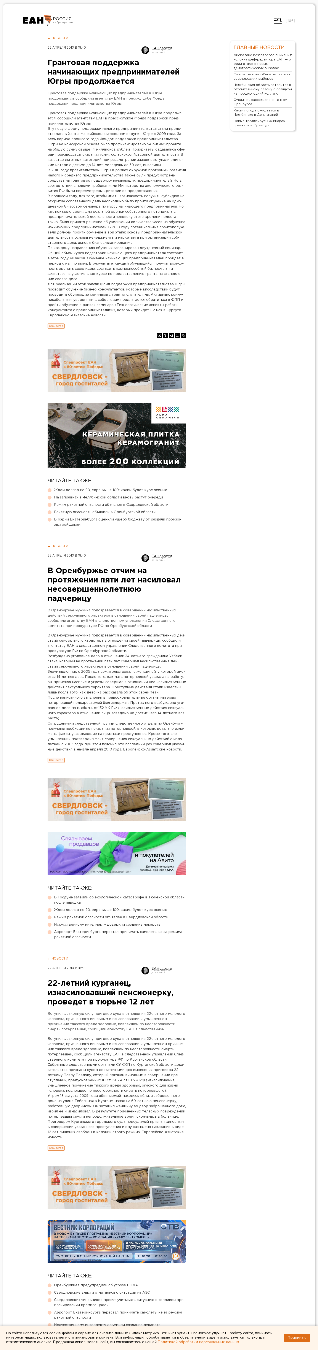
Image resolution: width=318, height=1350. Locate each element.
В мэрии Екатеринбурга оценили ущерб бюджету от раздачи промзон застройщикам (117, 522)
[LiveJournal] (183, 335)
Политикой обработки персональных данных (198, 1342)
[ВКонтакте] (159, 335)
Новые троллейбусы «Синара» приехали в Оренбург (259, 123)
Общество (56, 326)
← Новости (58, 38)
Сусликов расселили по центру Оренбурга (260, 102)
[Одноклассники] (165, 335)
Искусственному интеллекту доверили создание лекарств (107, 924)
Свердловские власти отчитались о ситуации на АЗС (102, 1292)
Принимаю (297, 1337)
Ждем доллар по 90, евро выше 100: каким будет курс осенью (110, 490)
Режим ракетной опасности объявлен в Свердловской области (111, 504)
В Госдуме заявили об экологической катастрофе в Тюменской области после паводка (119, 900)
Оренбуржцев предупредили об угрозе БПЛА (96, 1285)
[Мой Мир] (177, 335)
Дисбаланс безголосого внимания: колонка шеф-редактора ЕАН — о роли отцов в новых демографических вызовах (263, 62)
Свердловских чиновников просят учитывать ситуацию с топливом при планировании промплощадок (118, 1302)
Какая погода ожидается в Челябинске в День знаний (256, 112)
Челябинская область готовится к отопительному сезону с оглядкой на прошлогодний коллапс (263, 89)
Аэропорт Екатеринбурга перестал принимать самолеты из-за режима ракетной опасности (118, 934)
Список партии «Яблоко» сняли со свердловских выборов (262, 76)
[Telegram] (171, 335)
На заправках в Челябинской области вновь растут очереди (108, 497)
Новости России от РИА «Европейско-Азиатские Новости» (37, 20)
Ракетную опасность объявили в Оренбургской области (105, 512)
